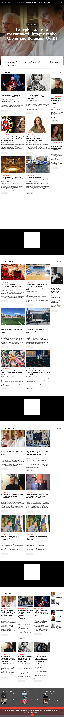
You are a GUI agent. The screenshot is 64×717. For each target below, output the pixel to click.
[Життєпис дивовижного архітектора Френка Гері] (57, 275)
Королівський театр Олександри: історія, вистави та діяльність (12, 286)
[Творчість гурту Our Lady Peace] (3, 695)
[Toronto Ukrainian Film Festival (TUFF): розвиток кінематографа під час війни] (38, 358)
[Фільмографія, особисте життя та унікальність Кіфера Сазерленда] (57, 86)
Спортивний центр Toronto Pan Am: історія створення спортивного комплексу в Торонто (37, 287)
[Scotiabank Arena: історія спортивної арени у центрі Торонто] (38, 316)
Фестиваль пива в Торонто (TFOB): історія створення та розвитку (11, 372)
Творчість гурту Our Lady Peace (13, 693)
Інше (38, 654)
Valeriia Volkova (5, 99)
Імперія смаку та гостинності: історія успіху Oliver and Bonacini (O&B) (32, 34)
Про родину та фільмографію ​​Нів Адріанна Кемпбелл (56, 147)
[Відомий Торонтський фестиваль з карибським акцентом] (24, 701)
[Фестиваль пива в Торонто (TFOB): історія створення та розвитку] (13, 358)
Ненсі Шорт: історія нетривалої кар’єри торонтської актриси (55, 700)
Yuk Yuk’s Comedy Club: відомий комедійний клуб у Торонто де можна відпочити (12, 138)
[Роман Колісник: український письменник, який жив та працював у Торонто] (38, 482)
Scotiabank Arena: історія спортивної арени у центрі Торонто (35, 330)
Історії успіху (32, 24)
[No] (62, 713)
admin (35, 665)
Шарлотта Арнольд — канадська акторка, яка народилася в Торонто (34, 138)
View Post (4, 111)
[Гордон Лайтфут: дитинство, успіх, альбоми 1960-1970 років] (13, 82)
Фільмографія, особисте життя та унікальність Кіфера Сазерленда (52, 62)
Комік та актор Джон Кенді (12, 699)
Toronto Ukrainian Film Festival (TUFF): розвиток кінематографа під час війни (38, 372)
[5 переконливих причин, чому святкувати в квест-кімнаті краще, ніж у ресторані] (42, 647)
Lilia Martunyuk (30, 100)
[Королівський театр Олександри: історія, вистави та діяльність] (13, 272)
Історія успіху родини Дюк (54, 693)
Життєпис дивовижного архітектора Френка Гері (56, 290)
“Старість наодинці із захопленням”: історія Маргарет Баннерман (37, 96)
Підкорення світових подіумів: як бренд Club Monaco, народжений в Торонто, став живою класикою (37, 453)
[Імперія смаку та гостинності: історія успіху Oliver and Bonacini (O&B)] (13, 438)
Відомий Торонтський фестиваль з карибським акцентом (35, 700)
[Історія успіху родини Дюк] (45, 695)
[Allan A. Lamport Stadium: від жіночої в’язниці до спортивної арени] (13, 316)
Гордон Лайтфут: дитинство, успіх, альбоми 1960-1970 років (12, 96)
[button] (52, 2)
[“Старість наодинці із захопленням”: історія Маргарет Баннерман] (38, 82)
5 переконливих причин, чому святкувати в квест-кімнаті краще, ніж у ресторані (41, 660)
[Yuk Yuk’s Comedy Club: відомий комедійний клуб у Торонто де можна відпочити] (13, 124)
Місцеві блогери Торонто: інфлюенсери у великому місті (37, 178)
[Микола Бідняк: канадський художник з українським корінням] (13, 523)
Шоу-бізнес (32, 59)
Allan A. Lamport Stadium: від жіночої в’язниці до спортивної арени (12, 330)
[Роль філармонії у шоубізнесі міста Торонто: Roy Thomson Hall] (13, 164)
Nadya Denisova (29, 43)
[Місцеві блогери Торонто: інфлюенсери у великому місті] (38, 164)
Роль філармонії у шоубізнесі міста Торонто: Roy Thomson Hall (12, 178)
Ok (32, 714)
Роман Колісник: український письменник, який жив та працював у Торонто (37, 496)
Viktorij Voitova (5, 142)
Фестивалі (6, 282)
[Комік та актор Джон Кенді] (3, 701)
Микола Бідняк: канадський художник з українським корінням (11, 537)
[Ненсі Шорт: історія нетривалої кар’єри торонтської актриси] (45, 701)
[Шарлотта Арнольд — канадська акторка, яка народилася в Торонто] (38, 124)
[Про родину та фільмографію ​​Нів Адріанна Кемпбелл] (57, 132)
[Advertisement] (57, 195)
